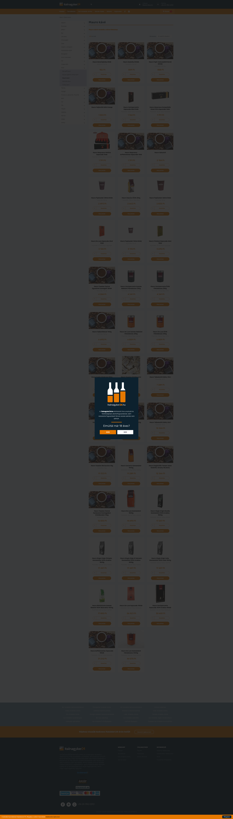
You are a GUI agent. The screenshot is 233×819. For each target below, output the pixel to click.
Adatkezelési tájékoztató (53, 817)
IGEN (108, 432)
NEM (125, 432)
